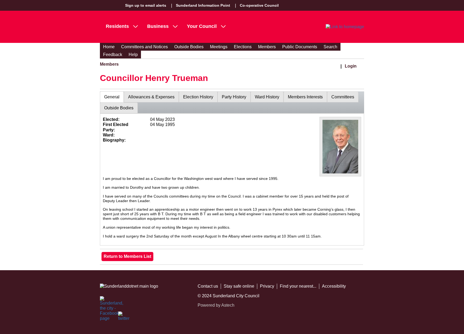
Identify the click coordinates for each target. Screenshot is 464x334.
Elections (243, 46)
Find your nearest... (298, 286)
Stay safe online (239, 286)
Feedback (112, 54)
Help (133, 54)
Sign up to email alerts (145, 5)
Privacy (267, 286)
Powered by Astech (216, 305)
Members (267, 46)
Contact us (208, 286)
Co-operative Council (259, 5)
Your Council (202, 26)
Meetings (218, 46)
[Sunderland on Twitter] (124, 317)
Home (109, 46)
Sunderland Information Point (203, 5)
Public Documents (299, 46)
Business (158, 26)
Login (351, 66)
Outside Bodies (189, 46)
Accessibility (334, 286)
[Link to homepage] (345, 26)
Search (330, 46)
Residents (117, 26)
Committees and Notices (144, 46)
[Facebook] (106, 302)
